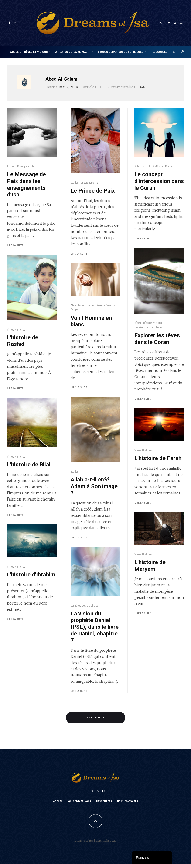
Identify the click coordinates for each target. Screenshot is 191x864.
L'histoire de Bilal (28, 464)
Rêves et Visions (36, 52)
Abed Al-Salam (61, 79)
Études (11, 166)
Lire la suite (15, 245)
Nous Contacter (127, 801)
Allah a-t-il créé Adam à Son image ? (94, 486)
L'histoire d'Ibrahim (31, 574)
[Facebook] (9, 22)
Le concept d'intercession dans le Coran (159, 181)
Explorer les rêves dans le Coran (157, 338)
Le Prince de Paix (93, 190)
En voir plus (95, 717)
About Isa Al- (78, 305)
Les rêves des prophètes (84, 605)
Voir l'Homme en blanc (91, 321)
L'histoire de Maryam (150, 565)
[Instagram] (15, 22)
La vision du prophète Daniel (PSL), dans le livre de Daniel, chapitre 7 (95, 627)
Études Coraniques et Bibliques (120, 52)
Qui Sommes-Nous (79, 801)
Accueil (15, 52)
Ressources (159, 52)
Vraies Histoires (16, 329)
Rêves (91, 305)
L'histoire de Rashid (22, 340)
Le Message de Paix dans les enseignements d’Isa (26, 184)
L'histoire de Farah (157, 458)
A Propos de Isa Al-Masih (73, 52)
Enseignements (25, 166)
